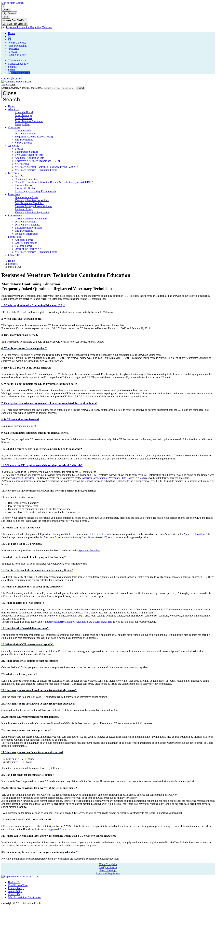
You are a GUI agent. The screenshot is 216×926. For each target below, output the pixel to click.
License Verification (25, 188)
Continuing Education (26, 179)
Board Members (23, 118)
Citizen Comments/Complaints (31, 218)
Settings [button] (12, 66)
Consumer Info (23, 130)
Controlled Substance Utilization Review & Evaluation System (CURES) (54, 182)
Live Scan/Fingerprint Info (29, 154)
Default (6, 9)
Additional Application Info (29, 157)
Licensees (13, 173)
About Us (13, 109)
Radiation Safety (24, 209)
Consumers (14, 127)
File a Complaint (17, 45)
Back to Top (14, 882)
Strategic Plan (22, 124)
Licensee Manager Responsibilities (33, 206)
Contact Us (14, 255)
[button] (33, 305)
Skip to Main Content (12, 2)
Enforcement (15, 215)
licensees (13, 263)
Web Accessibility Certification (24, 897)
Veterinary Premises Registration (32, 212)
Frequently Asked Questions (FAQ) (34, 136)
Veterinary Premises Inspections (32, 200)
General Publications (26, 242)
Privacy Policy (16, 888)
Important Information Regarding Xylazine (29, 27)
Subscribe (13, 48)
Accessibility (15, 891)
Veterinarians (22, 163)
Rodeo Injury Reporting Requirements (35, 191)
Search (11, 69)
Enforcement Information (28, 227)
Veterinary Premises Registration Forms (36, 170)
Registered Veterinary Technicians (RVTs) (37, 160)
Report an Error (16, 54)
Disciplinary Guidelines (27, 224)
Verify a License (17, 42)
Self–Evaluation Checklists (29, 203)
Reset (5, 17)
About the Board (24, 112)
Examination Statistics (26, 151)
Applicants (14, 145)
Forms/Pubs (14, 236)
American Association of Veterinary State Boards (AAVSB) (114, 477)
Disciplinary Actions (26, 133)
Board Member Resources (29, 121)
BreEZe (12, 51)
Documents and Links (26, 197)
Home (11, 106)
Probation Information (26, 233)
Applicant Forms (24, 239)
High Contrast (9, 13)
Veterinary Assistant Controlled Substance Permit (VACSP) (46, 166)
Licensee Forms (23, 185)
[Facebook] (9, 39)
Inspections (14, 194)
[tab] (108, 305)
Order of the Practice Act (28, 248)
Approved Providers (23, 477)
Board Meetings (23, 115)
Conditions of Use (18, 885)
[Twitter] (9, 36)
